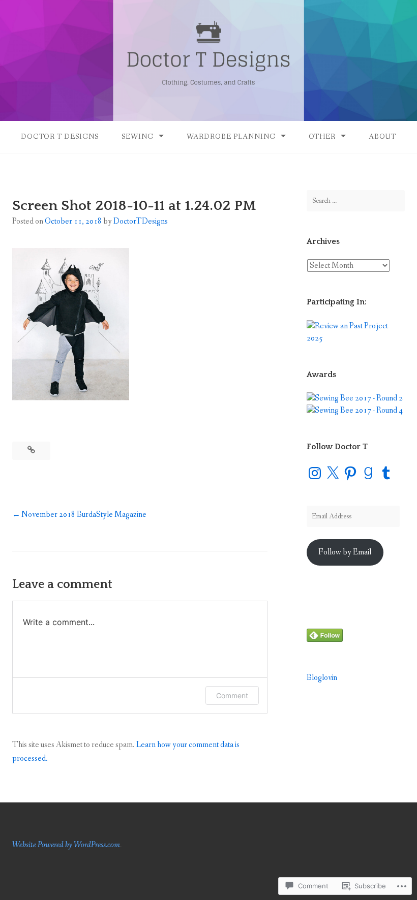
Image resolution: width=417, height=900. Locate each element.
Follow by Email (344, 552)
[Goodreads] (368, 473)
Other (322, 136)
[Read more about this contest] (356, 338)
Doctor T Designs (60, 136)
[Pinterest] (350, 473)
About (382, 136)
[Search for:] (356, 200)
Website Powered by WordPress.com (66, 845)
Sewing (138, 136)
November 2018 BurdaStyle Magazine (83, 514)
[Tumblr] (386, 473)
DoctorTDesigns (140, 221)
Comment (232, 695)
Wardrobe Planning (231, 136)
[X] (332, 473)
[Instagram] (315, 473)
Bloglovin (322, 677)
